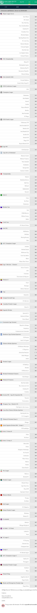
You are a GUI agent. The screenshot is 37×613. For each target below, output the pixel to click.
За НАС (3, 600)
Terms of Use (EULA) (6, 596)
